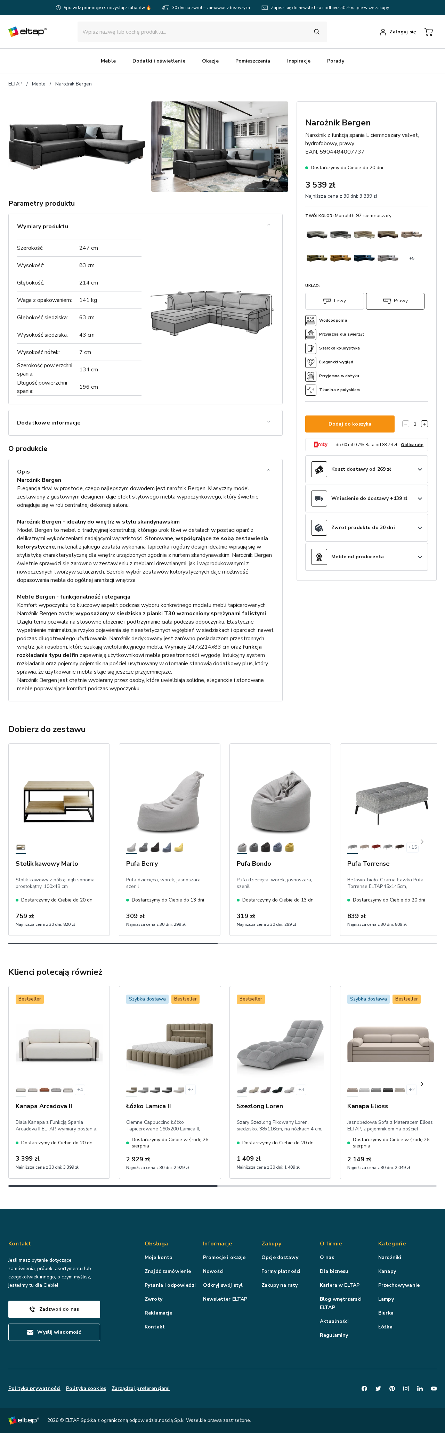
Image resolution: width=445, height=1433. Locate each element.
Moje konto (158, 1257)
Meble (39, 84)
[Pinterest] (392, 1388)
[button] (108, 61)
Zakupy (271, 1243)
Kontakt (155, 1327)
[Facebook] (364, 1388)
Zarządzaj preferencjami (141, 1388)
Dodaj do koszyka (350, 424)
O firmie (331, 1243)
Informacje (217, 1243)
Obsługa (156, 1243)
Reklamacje (158, 1313)
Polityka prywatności (34, 1388)
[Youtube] (434, 1388)
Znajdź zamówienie (168, 1271)
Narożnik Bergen (73, 84)
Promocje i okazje (224, 1257)
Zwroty (153, 1299)
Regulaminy (334, 1335)
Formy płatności (280, 1271)
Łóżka (385, 1327)
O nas (327, 1257)
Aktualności (334, 1321)
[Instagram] (406, 1388)
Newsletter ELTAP (225, 1299)
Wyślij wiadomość (59, 1332)
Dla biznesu (334, 1271)
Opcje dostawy (279, 1257)
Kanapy (387, 1271)
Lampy (386, 1299)
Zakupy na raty (279, 1285)
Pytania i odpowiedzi (170, 1285)
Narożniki (389, 1257)
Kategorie (392, 1243)
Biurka (386, 1313)
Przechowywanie (399, 1285)
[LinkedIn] (420, 1388)
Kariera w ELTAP (339, 1285)
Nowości (213, 1271)
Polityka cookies (86, 1388)
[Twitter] (378, 1388)
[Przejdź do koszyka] (428, 32)
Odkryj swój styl (223, 1285)
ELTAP (15, 84)
